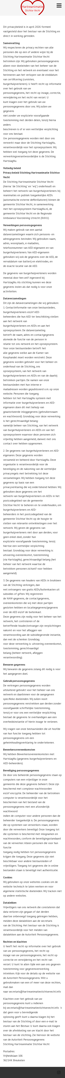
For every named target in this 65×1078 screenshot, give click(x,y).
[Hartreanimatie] (32, 14)
